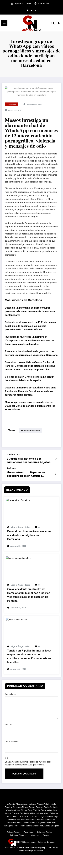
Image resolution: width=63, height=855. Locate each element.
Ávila (54, 804)
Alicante (33, 804)
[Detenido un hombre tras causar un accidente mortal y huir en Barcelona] (18, 500)
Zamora (46, 826)
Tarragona (8, 826)
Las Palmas (23, 816)
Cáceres (39, 807)
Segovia (41, 823)
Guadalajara (25, 813)
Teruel (16, 826)
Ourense (32, 820)
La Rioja (13, 816)
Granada (15, 813)
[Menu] (4, 23)
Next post (11, 468)
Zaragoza (55, 826)
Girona (8, 813)
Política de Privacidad (18, 835)
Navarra (24, 820)
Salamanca (11, 823)
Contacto (34, 835)
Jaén (7, 816)
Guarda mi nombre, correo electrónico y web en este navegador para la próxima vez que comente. (28, 763)
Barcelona (12, 104)
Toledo (23, 826)
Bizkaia (25, 807)
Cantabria (53, 807)
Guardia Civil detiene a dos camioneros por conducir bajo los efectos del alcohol (28, 460)
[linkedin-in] (35, 10)
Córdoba (36, 810)
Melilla (11, 820)
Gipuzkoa (52, 810)
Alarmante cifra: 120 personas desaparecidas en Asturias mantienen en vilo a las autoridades (29, 474)
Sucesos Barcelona (31, 430)
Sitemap (46, 835)
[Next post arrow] (56, 474)
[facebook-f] (27, 10)
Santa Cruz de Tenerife (27, 823)
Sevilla (48, 823)
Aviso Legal (28, 832)
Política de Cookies (44, 832)
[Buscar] (53, 23)
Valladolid (38, 826)
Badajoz (8, 807)
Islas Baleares (51, 813)
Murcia (17, 820)
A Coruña (11, 804)
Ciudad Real (26, 810)
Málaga (54, 816)
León (31, 816)
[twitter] (31, 10)
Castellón (10, 810)
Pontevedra (50, 820)
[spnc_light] (59, 23)
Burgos (32, 807)
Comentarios (10, 694)
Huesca (41, 813)
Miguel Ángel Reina (34, 104)
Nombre (8, 724)
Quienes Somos (13, 832)
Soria (54, 823)
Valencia (30, 826)
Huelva (34, 813)
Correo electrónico (13, 741)
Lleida (36, 816)
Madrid (48, 816)
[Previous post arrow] (56, 459)
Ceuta (18, 810)
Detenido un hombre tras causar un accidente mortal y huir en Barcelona (29, 535)
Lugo (42, 816)
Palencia (40, 820)
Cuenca (44, 810)
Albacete (25, 804)
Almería (40, 804)
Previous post (13, 454)
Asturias (47, 804)
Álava (18, 804)
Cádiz (46, 807)
